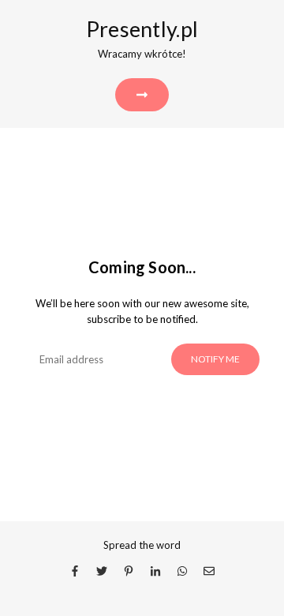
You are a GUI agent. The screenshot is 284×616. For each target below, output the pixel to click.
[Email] (209, 570)
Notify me (215, 359)
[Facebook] (75, 570)
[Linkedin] (155, 570)
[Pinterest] (128, 570)
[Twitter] (101, 570)
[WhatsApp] (182, 570)
